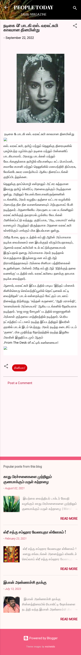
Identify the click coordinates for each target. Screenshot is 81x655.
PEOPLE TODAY (33, 7)
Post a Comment (20, 383)
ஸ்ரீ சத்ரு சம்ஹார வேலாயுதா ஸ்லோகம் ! (34, 532)
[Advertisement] (40, 419)
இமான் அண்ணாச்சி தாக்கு (25, 582)
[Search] (75, 8)
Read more (69, 519)
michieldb (50, 646)
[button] (75, 26)
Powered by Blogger (43, 638)
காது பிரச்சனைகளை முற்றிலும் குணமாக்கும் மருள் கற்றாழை (27, 479)
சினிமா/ (19, 368)
